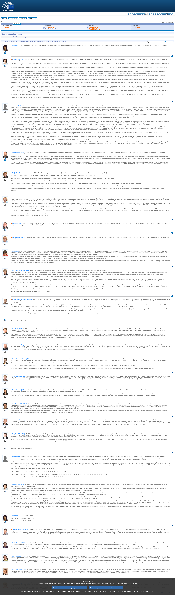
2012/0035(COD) (10, 22)
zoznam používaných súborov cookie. (143, 591)
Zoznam (5, 18)
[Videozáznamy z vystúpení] (5, 53)
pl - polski (161, 14)
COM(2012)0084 (79, 47)
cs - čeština (132, 14)
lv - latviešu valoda (151, 14)
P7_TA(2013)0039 (136, 27)
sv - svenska (172, 14)
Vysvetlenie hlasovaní (94, 29)
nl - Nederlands (159, 14)
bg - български (128, 14)
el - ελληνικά (140, 14)
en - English (142, 14)
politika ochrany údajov (102, 591)
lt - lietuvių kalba (153, 14)
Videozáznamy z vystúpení (157, 41)
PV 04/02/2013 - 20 (49, 27)
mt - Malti (157, 14)
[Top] (172, 56)
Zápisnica (170, 41)
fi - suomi (171, 14)
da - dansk (134, 14)
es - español (130, 14)
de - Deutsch (136, 14)
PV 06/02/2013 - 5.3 (93, 27)
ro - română (165, 14)
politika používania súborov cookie (120, 591)
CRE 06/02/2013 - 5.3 (94, 28)
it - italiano (149, 14)
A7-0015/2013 (5, 27)
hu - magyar (155, 14)
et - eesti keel (138, 14)
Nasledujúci (22, 18)
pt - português (163, 14)
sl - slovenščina (169, 14)
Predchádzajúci (14, 18)
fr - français (144, 14)
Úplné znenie (33, 18)
